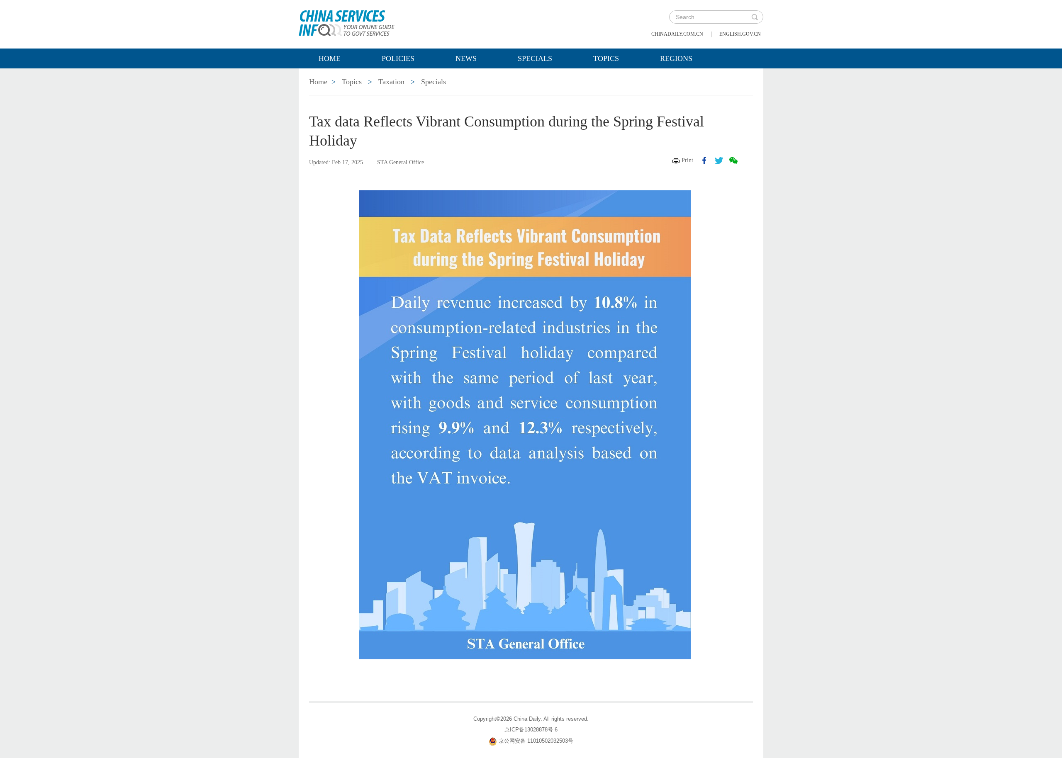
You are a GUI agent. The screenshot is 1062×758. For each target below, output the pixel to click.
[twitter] (719, 160)
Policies (398, 58)
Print (687, 160)
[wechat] (733, 160)
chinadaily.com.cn (677, 34)
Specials (535, 58)
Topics (606, 58)
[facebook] (704, 160)
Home (330, 58)
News (466, 58)
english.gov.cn (740, 34)
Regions (676, 58)
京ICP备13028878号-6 (531, 729)
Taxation (391, 82)
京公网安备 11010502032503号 (536, 741)
